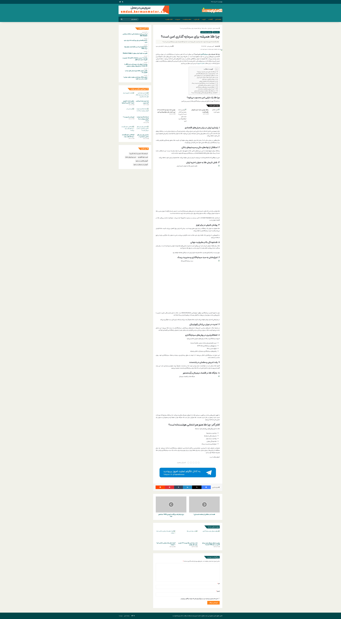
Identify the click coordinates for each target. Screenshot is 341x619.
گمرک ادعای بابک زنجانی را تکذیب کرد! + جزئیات (166, 544)
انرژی (204, 19)
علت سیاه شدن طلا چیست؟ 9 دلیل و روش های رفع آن (187, 544)
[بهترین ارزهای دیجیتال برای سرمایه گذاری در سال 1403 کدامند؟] (210, 535)
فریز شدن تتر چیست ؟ (128, 117)
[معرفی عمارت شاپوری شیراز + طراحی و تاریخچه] (127, 95)
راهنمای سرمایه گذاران (206, 32)
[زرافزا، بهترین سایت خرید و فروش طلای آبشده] (215, 112)
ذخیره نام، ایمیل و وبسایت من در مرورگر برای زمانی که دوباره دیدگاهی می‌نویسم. (199, 599)
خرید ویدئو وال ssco (130, 157)
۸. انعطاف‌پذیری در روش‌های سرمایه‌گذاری (206, 87)
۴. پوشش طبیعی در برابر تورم (209, 79)
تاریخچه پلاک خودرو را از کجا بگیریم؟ (138, 153)
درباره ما (121, 616)
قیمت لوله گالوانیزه (143, 157)
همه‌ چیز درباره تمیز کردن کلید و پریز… (142, 102)
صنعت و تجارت (187, 19)
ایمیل (218, 591)
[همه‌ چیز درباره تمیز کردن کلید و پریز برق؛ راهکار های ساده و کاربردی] (142, 95)
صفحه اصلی (218, 19)
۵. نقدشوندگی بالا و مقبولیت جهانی (207, 81)
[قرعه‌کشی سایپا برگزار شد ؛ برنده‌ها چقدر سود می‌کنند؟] (127, 129)
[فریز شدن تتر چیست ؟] (127, 111)
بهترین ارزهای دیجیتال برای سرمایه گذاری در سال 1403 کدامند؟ (211, 544)
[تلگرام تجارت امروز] (188, 472)
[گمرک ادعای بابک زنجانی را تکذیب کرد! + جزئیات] (165, 535)
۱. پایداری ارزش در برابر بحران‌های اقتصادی (206, 74)
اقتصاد (211, 19)
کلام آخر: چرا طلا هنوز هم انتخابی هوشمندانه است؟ (204, 93)
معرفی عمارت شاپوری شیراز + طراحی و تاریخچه (128, 102)
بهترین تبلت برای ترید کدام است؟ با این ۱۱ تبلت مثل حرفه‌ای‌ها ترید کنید (166, 111)
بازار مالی (197, 19)
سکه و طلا (204, 28)
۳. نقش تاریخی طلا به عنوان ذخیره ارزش (206, 77)
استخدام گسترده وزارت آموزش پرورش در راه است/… (143, 119)
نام (218, 584)
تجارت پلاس (169, 19)
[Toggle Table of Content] (216, 69)
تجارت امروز (201, 63)
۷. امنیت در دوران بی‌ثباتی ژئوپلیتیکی (207, 85)
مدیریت (178, 19)
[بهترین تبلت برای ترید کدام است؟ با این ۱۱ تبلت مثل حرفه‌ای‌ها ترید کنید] (181, 115)
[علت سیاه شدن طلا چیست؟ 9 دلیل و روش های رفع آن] (187, 535)
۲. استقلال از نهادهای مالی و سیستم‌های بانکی (205, 76)
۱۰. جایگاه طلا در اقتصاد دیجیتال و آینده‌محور (204, 91)
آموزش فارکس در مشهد (142, 161)
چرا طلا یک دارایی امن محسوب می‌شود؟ (206, 72)
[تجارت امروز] (212, 10)
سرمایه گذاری (204, 54)
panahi (216, 46)
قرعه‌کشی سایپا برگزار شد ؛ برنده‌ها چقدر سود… (128, 136)
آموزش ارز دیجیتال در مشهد (140, 164)
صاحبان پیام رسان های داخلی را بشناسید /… (143, 136)
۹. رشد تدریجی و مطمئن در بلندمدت (206, 89)
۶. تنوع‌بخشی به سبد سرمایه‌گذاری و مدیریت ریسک (204, 83)
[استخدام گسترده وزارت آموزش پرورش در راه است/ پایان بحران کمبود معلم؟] (142, 111)
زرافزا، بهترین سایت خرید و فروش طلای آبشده (200, 111)
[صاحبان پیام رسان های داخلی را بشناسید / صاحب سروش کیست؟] (142, 129)
